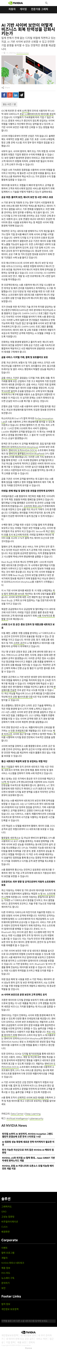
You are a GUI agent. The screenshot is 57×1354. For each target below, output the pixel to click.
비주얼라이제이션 (9, 1221)
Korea (28, 1348)
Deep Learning (33, 1113)
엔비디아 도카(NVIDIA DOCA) (23, 450)
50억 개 (5, 782)
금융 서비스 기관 (9, 378)
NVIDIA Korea (22, 53)
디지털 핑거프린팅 (30, 1053)
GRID (4, 1211)
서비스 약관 (41, 1338)
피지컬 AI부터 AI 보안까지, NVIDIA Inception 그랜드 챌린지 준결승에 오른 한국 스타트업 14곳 (27, 1135)
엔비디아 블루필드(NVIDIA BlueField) (26, 453)
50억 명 (25, 110)
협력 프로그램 (7, 1252)
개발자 (4, 1258)
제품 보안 (21, 1342)
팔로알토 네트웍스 (10, 837)
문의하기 (5, 1283)
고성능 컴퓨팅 (7, 1216)
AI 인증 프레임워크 (17, 730)
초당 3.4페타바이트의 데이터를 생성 (37, 114)
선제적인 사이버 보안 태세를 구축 (33, 1097)
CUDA (4, 1226)
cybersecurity (36, 1118)
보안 (3, 1288)
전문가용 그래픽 (39, 9)
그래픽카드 (6, 1206)
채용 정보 (5, 1268)
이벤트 (4, 1247)
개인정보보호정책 (9, 1335)
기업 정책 (10, 1342)
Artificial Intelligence (17, 1118)
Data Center (17, 1113)
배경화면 (5, 1231)
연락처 (32, 1342)
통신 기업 (5, 766)
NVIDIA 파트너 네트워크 (12, 1262)
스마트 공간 (18, 643)
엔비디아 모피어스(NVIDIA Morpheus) (19, 447)
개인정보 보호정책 (10, 1309)
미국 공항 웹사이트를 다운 (20, 696)
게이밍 (23, 9)
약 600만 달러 (8, 391)
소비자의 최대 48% (33, 506)
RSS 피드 (5, 1273)
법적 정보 (5, 1304)
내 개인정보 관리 (28, 1335)
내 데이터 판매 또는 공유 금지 (20, 1338)
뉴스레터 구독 (7, 1278)
